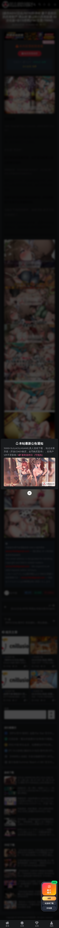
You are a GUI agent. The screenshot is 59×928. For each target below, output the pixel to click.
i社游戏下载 (49, 903)
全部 (49, 898)
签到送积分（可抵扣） (32, 454)
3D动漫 (49, 908)
